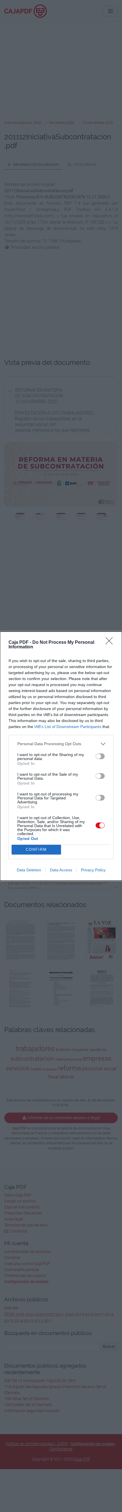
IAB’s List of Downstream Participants (67, 726)
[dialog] (61, 756)
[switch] (100, 756)
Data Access (61, 870)
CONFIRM (36, 849)
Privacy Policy (93, 870)
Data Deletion (29, 870)
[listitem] (61, 744)
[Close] (111, 642)
